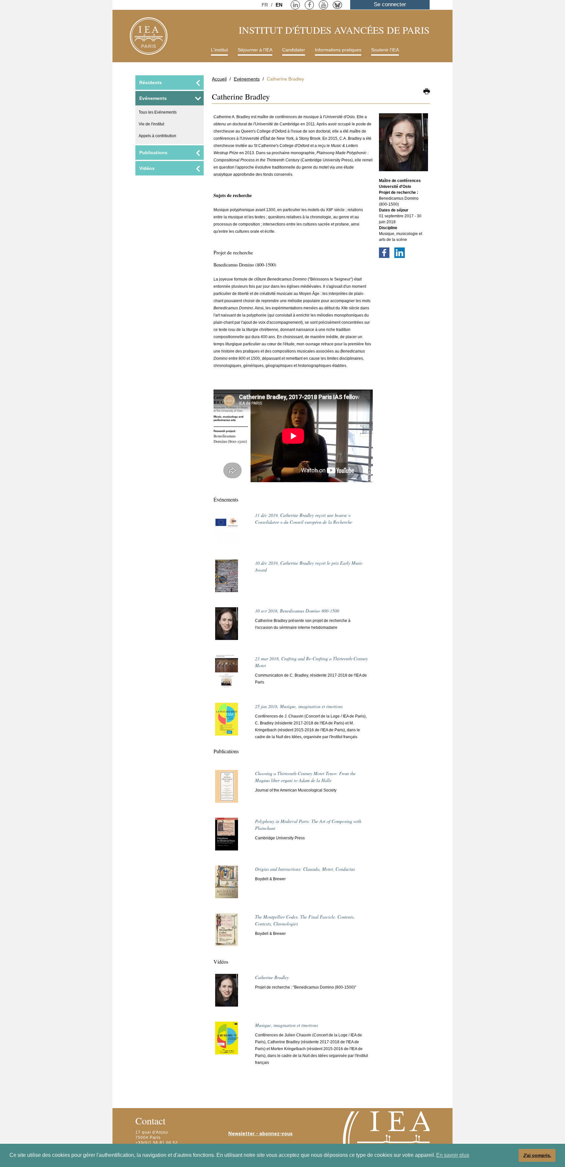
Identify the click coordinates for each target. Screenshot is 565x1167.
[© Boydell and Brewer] (226, 932)
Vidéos (147, 168)
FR (265, 5)
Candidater (293, 49)
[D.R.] (226, 578)
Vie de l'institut (151, 124)
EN (279, 5)
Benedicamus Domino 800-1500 (297, 611)
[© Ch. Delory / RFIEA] (226, 626)
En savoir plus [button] (452, 1155)
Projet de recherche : (398, 192)
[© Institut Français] (226, 722)
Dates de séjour (393, 210)
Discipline (388, 228)
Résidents (150, 82)
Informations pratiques (338, 49)
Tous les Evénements (158, 112)
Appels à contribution (157, 136)
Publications (153, 152)
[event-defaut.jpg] (226, 531)
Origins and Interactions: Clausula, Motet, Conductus (305, 869)
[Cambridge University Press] (226, 837)
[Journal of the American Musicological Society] (226, 789)
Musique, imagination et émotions (299, 706)
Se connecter (390, 4)
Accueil (219, 79)
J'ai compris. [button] (537, 1155)
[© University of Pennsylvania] (226, 674)
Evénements (247, 79)
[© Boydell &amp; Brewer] (226, 885)
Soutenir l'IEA (385, 49)
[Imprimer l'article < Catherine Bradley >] (426, 91)
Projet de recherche (233, 252)
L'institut (219, 49)
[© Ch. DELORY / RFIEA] (403, 145)
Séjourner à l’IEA (255, 49)
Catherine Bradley (272, 977)
